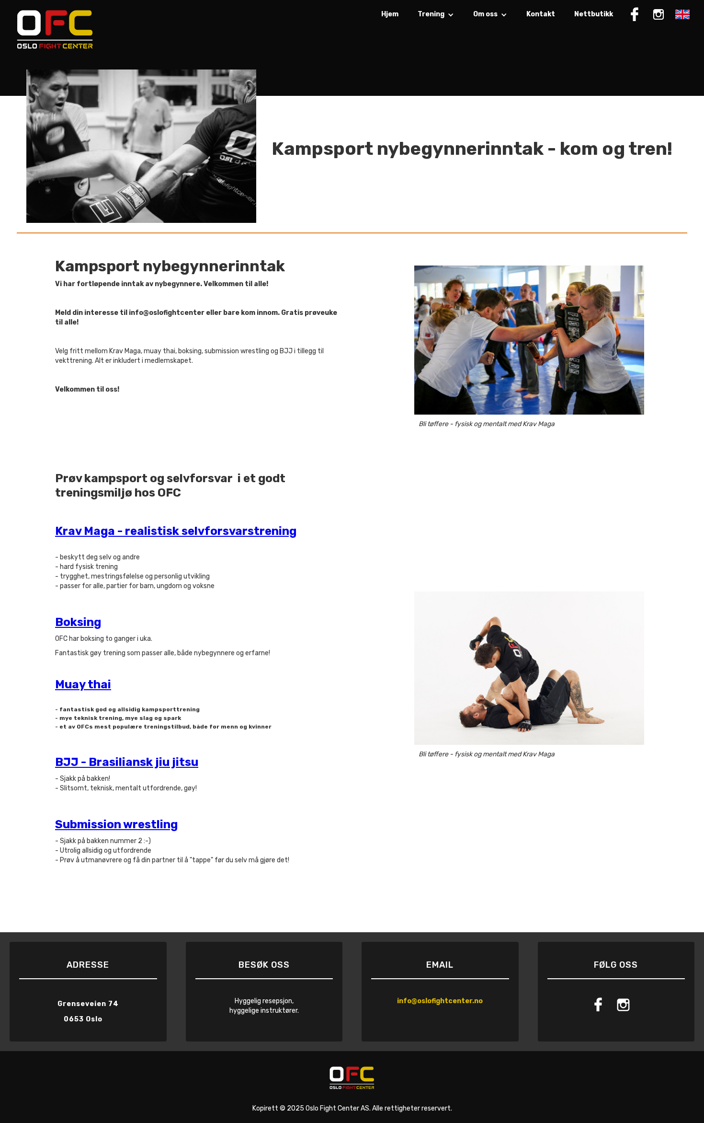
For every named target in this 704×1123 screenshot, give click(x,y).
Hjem (389, 14)
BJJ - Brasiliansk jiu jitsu (126, 762)
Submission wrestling (116, 824)
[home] (55, 29)
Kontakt (540, 14)
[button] (436, 19)
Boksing (78, 622)
